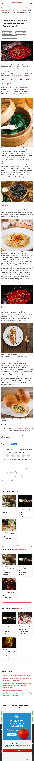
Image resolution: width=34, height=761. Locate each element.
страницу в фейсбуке (22, 428)
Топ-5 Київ (28, 467)
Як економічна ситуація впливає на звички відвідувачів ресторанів (17, 679)
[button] (29, 759)
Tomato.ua (8, 72)
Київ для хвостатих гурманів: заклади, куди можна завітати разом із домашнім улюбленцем (17, 685)
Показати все (17, 545)
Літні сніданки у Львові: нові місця (14, 690)
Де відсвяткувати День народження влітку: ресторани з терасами (17, 694)
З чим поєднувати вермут (23, 514)
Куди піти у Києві (19, 467)
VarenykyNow (15, 75)
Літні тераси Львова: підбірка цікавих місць (17, 675)
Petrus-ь (22, 75)
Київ (13, 466)
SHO (27, 75)
